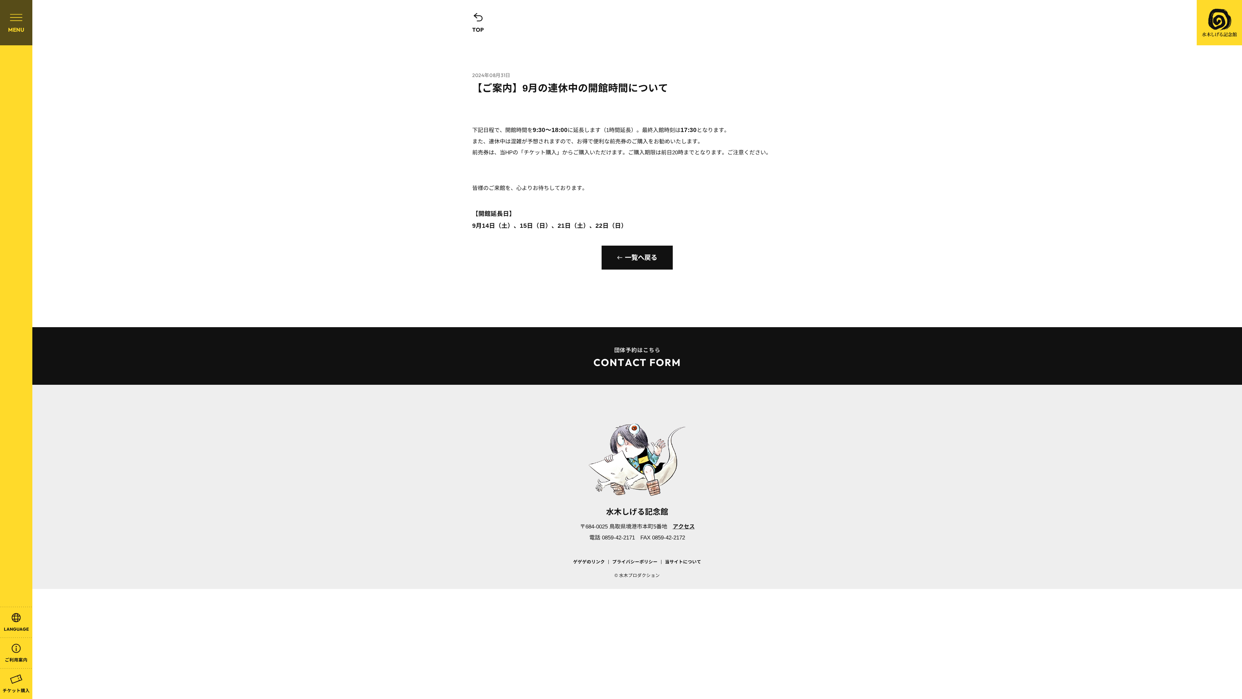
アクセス (684, 527)
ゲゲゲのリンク (589, 562)
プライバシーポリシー (635, 562)
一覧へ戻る (641, 257)
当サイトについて (683, 562)
